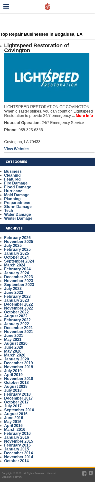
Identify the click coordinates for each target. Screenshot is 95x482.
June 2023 (13, 292)
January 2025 (16, 253)
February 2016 (17, 433)
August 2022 (16, 316)
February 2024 (17, 269)
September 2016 (19, 410)
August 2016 (16, 414)
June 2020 (13, 347)
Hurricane (13, 191)
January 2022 (16, 324)
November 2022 (18, 308)
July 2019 (13, 371)
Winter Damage (18, 218)
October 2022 (16, 312)
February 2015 (17, 445)
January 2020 (16, 359)
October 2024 (16, 257)
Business (13, 171)
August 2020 (16, 343)
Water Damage (17, 214)
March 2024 (14, 265)
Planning (12, 199)
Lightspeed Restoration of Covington (36, 48)
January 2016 (16, 437)
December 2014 (18, 453)
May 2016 (12, 422)
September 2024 (19, 261)
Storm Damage (18, 207)
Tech (8, 210)
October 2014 (16, 461)
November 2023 (18, 281)
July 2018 (13, 390)
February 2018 (17, 394)
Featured (12, 179)
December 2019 (18, 363)
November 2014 (18, 457)
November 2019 (18, 367)
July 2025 (13, 245)
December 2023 (18, 277)
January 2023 (16, 300)
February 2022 (17, 320)
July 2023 (13, 289)
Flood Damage (17, 187)
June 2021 (13, 335)
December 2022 (18, 304)
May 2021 (12, 339)
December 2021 (18, 328)
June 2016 (13, 418)
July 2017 (13, 406)
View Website (16, 149)
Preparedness (17, 203)
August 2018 (16, 386)
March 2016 (14, 429)
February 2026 (17, 238)
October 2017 (16, 402)
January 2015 (16, 449)
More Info (84, 116)
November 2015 (18, 441)
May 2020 (12, 351)
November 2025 (18, 242)
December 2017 (18, 398)
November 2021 (18, 332)
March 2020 (14, 355)
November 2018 (18, 379)
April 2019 (13, 375)
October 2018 (16, 382)
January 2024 (16, 273)
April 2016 (13, 426)
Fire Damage (16, 183)
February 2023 (17, 296)
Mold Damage (16, 195)
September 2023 (19, 285)
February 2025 (17, 249)
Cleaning (12, 175)
